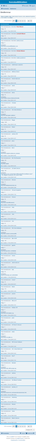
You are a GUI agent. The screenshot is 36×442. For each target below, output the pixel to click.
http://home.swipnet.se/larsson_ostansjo (10, 153)
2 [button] (18, 21)
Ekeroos (14, 179)
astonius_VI (14, 387)
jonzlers (13, 293)
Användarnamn (5, 24)
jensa (13, 140)
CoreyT (13, 279)
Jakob (13, 85)
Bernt (13, 147)
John (13, 214)
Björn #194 (14, 238)
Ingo (13, 269)
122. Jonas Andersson (17, 349)
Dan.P (13, 355)
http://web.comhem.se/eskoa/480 (8, 233)
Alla (10, 16)
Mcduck (14, 404)
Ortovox (14, 197)
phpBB (12, 436)
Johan (13, 411)
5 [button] (24, 21)
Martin (13, 286)
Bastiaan (14, 362)
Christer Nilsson (21, 50)
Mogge (13, 120)
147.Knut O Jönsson (16, 324)
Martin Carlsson (15, 418)
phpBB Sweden (20, 438)
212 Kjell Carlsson (16, 168)
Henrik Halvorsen (16, 78)
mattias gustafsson (21, 57)
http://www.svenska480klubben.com (9, 46)
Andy (13, 207)
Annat (11, 17)
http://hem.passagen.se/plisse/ (8, 115)
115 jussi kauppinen (16, 190)
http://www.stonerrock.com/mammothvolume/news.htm (13, 392)
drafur (13, 331)
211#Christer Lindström (17, 64)
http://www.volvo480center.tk (7, 202)
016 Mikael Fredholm (17, 380)
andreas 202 (15, 134)
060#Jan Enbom (15, 71)
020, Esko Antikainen (17, 228)
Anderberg (14, 397)
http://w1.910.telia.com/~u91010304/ (9, 275)
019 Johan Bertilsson (17, 109)
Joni (13, 221)
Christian (14, 102)
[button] (13, 21)
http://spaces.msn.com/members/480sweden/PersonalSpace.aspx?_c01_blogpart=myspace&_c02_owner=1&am (17, 174)
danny (13, 92)
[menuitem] (5, 6)
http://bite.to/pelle (5, 163)
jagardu (13, 245)
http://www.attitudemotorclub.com (8, 185)
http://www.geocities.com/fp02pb (8, 250)
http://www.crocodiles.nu (6, 337)
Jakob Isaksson (15, 262)
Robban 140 (14, 307)
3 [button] (20, 21)
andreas (14, 373)
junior (13, 317)
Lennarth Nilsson (21, 33)
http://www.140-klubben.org (7, 313)
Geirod (13, 255)
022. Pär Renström (16, 158)
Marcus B (14, 300)
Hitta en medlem (4, 16)
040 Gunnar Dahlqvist (17, 342)
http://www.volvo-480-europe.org (8, 368)
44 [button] (28, 21)
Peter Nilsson (20, 26)
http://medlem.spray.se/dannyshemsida (10, 98)
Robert (13, 127)
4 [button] (22, 21)
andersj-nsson (20, 40)
